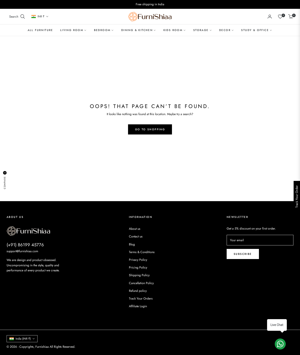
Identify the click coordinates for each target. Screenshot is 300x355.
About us (134, 228)
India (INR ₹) (23, 339)
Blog (132, 244)
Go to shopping (150, 129)
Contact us (136, 236)
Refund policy (138, 291)
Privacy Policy (138, 260)
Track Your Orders (141, 298)
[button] (17, 16)
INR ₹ (41, 16)
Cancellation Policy (141, 283)
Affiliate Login (138, 306)
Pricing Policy (138, 267)
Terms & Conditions (142, 252)
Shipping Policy (139, 275)
